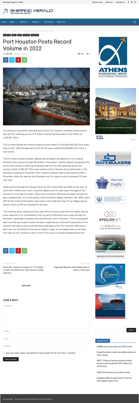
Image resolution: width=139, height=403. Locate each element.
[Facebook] (128, 2)
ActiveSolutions (46, 399)
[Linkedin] (131, 2)
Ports (19, 35)
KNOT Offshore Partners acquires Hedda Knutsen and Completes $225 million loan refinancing (114, 363)
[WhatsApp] (24, 60)
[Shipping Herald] (28, 11)
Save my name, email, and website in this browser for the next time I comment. (41, 353)
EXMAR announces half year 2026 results (114, 347)
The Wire (26, 35)
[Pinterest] (18, 60)
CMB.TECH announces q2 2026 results (113, 372)
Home (5, 31)
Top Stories (34, 35)
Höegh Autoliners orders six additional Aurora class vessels (116, 353)
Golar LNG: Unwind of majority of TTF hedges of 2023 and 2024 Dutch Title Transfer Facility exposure (23, 270)
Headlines (14, 31)
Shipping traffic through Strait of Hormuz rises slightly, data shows (114, 379)
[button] (134, 22)
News (14, 35)
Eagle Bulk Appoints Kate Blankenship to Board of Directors (72, 268)
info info (8, 54)
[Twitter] (135, 2)
